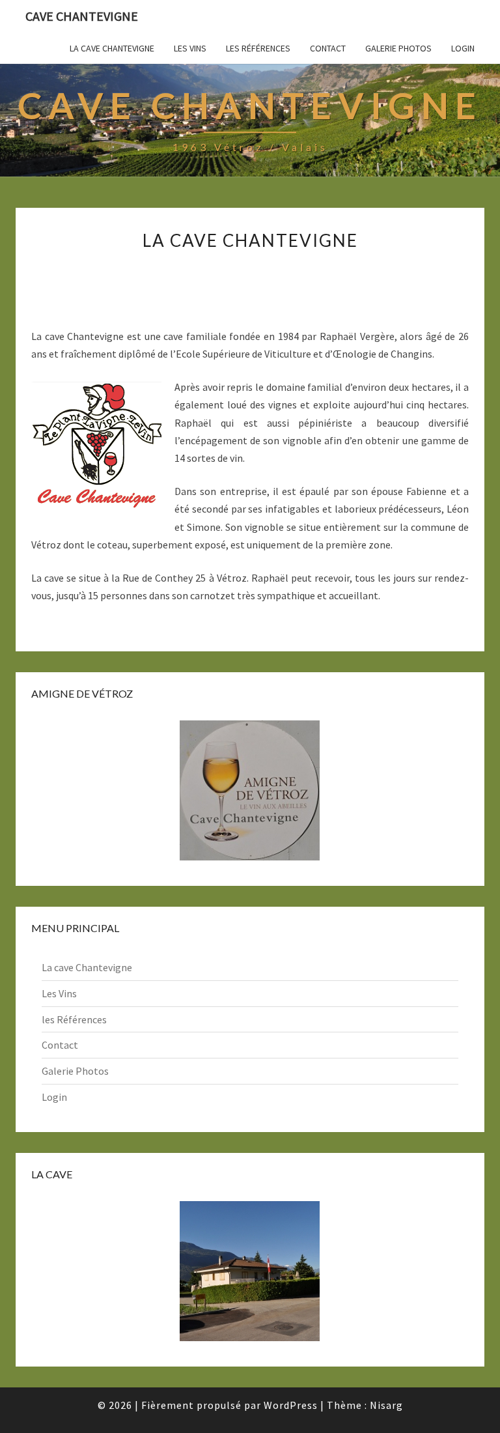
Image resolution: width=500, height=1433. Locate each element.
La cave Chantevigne (112, 48)
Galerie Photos (398, 48)
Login (463, 48)
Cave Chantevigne (81, 16)
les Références (258, 48)
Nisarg (386, 1405)
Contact (328, 48)
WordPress (291, 1405)
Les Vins (190, 48)
